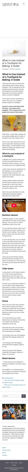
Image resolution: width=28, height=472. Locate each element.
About (4, 452)
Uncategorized (8, 378)
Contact (4, 455)
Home (4, 447)
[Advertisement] (14, 22)
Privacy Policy (6, 450)
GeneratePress (14, 469)
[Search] (24, 396)
